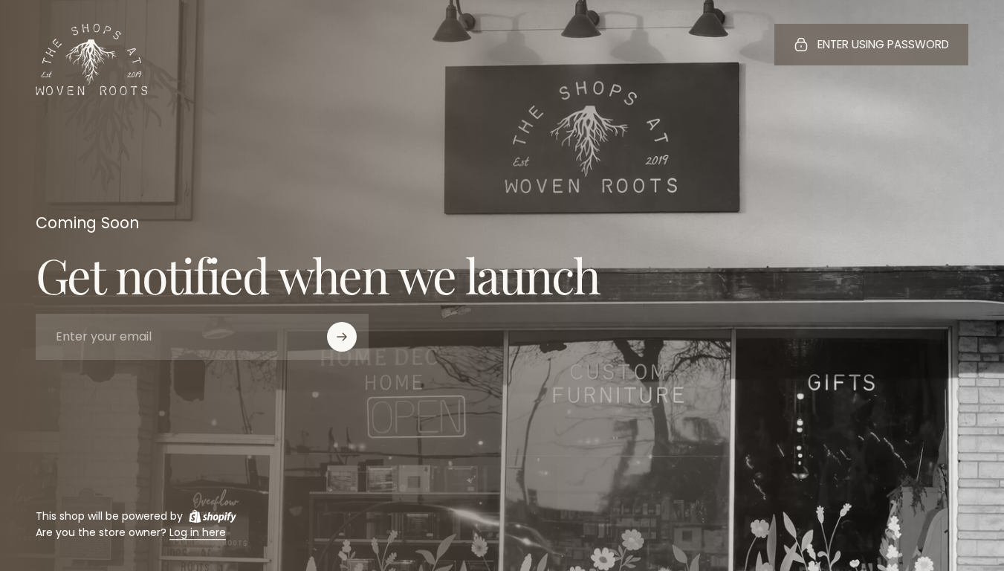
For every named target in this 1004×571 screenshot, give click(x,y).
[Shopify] (212, 516)
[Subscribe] (342, 337)
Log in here (197, 533)
